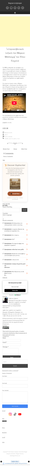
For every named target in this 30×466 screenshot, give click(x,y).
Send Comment (15, 406)
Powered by (11, 295)
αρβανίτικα (11, 138)
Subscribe (15, 290)
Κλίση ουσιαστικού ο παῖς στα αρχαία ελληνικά (15, 318)
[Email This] (3, 128)
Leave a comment (8, 136)
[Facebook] (8, 7)
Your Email (4, 383)
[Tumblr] (22, 7)
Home (15, 149)
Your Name (4, 376)
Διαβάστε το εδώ (7, 122)
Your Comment (5, 390)
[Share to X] (6, 128)
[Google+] (12, 7)
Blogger (25, 451)
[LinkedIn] (19, 7)
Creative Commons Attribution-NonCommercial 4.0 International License (15, 333)
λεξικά (18, 138)
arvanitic (6, 138)
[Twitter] (15, 7)
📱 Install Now (15, 193)
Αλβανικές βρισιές (13, 298)
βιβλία (15, 138)
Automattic (13, 453)
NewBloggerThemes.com (15, 455)
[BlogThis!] (4, 128)
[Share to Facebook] (7, 128)
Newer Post (6, 149)
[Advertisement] (15, 31)
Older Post (24, 149)
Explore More (15, 461)
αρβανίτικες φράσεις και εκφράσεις (12, 310)
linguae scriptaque (15, 3)
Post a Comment (8, 156)
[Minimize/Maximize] (29, 461)
